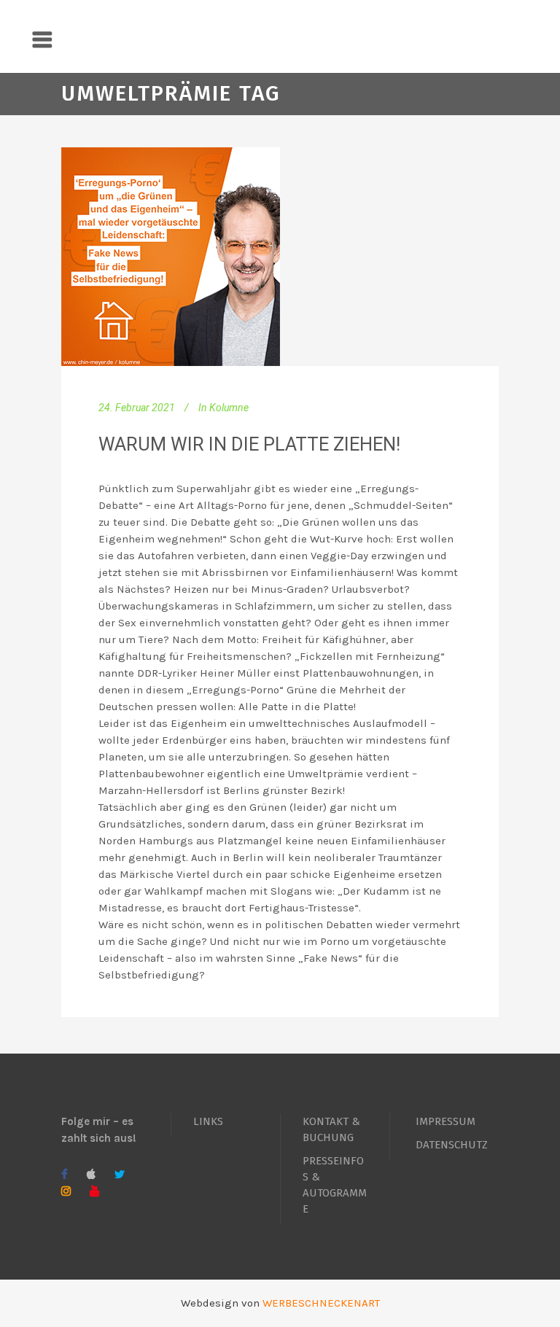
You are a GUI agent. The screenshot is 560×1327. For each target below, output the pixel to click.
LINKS (208, 1121)
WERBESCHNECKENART (321, 1303)
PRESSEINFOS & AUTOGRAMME (335, 1184)
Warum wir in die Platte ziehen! (249, 444)
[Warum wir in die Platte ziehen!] (170, 256)
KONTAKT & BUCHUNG (331, 1129)
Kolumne (229, 407)
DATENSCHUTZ (452, 1144)
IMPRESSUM (445, 1121)
